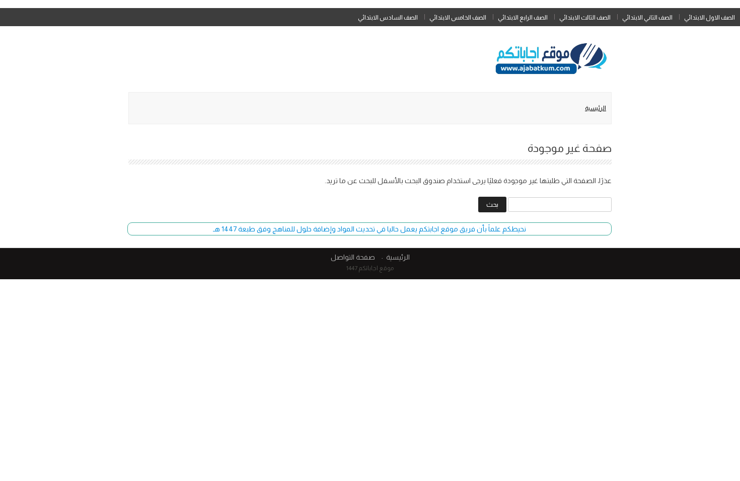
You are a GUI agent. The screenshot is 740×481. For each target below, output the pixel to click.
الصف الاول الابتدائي (709, 17)
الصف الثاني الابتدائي (647, 17)
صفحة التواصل (353, 257)
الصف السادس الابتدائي (388, 17)
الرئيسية (595, 108)
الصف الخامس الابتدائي (457, 17)
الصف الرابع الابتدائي (523, 17)
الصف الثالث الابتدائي (585, 17)
